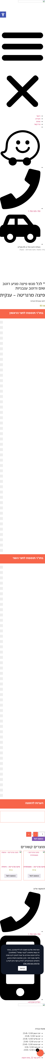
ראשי (38, 116)
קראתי (22, 968)
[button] (22, 69)
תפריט (37, 118)
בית (43, 249)
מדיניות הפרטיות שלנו (31, 963)
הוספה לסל (38, 839)
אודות (38, 121)
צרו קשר (37, 124)
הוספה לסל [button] (34, 876)
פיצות (39, 249)
